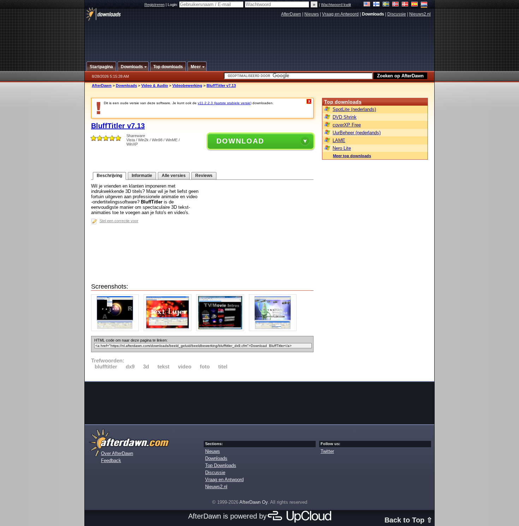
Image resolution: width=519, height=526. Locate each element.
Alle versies (174, 175)
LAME (339, 140)
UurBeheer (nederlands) (357, 132)
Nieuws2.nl (420, 14)
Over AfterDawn (117, 453)
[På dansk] (405, 5)
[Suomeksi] (376, 5)
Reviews (204, 175)
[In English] (367, 5)
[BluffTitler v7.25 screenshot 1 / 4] (116, 329)
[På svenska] (386, 5)
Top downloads (343, 102)
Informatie (142, 175)
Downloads (126, 85)
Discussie (396, 14)
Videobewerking (187, 85)
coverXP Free (347, 125)
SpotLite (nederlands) (354, 109)
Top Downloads (220, 465)
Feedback (111, 460)
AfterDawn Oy (253, 502)
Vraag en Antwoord (340, 14)
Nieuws (311, 14)
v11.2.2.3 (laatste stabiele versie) (224, 103)
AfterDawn (291, 14)
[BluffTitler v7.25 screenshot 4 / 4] (274, 329)
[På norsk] (395, 5)
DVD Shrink (345, 117)
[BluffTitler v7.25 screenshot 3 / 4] (221, 329)
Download (240, 141)
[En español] (414, 5)
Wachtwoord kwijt (336, 4)
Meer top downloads (352, 156)
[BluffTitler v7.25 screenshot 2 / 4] (169, 329)
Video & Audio (154, 85)
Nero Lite (342, 148)
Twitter (327, 451)
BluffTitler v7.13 (221, 85)
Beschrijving (109, 175)
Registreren (154, 4)
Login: (173, 4)
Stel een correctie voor (119, 221)
